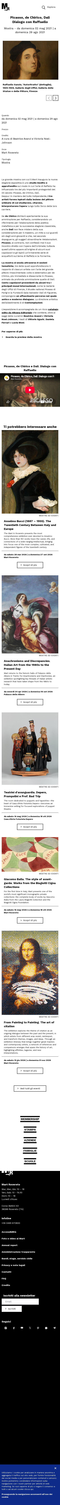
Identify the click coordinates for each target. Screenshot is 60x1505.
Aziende (30, 1140)
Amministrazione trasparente (18, 1252)
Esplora (51, 7)
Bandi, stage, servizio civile (17, 1258)
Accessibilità (9, 1232)
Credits (6, 1285)
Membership (30, 1119)
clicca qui (28, 1489)
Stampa (30, 1129)
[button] (43, 7)
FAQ (4, 1278)
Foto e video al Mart (13, 1238)
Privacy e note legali (13, 1265)
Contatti (6, 1272)
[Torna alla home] (5, 7)
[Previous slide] (49, 98)
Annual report (9, 1245)
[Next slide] (55, 98)
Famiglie (30, 1150)
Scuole (30, 1161)
